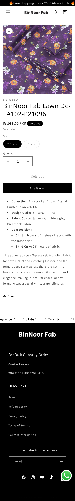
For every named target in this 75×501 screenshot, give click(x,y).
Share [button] (12, 296)
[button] (8, 12)
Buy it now (37, 188)
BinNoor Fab (31, 497)
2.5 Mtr (15, 145)
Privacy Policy (17, 416)
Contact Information (22, 435)
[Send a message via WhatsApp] (66, 475)
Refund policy (17, 406)
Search (13, 397)
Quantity (8, 153)
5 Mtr (34, 145)
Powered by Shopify (49, 497)
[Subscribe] (61, 461)
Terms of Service (19, 425)
